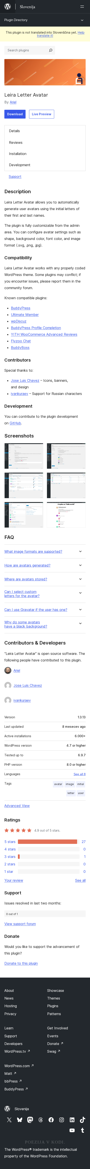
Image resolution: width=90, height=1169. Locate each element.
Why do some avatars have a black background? (25, 624)
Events (52, 1036)
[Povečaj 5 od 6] (37, 508)
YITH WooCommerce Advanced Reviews (44, 334)
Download (15, 114)
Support (15, 176)
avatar (58, 784)
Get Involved (57, 1028)
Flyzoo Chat (21, 341)
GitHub (15, 423)
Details (14, 131)
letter (71, 793)
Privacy (10, 1014)
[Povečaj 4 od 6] (80, 478)
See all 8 (80, 774)
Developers (13, 1043)
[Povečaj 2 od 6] (80, 449)
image (70, 784)
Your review (13, 880)
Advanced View (17, 805)
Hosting (10, 1006)
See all (80, 880)
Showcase (55, 990)
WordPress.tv (17, 1051)
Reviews (15, 142)
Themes (53, 998)
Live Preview (41, 114)
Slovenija (22, 1109)
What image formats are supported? (33, 551)
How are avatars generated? (27, 565)
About (9, 990)
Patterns (54, 1014)
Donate (55, 1043)
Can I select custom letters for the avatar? (22, 594)
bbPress (13, 1081)
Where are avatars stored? (25, 579)
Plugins (52, 1006)
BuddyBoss (20, 347)
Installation (17, 153)
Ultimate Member (25, 314)
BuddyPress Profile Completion (36, 328)
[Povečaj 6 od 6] (80, 508)
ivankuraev (19, 393)
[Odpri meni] (83, 6)
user (81, 793)
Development (19, 165)
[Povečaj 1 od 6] (37, 449)
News (9, 998)
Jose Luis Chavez (25, 380)
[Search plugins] (50, 50)
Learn (8, 1028)
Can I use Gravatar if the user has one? (35, 610)
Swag (54, 1051)
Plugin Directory (16, 20)
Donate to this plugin (21, 963)
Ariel (13, 102)
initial (80, 784)
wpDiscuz (18, 321)
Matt (10, 1073)
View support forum (20, 924)
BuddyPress (20, 308)
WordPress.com (19, 1066)
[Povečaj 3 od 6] (37, 478)
